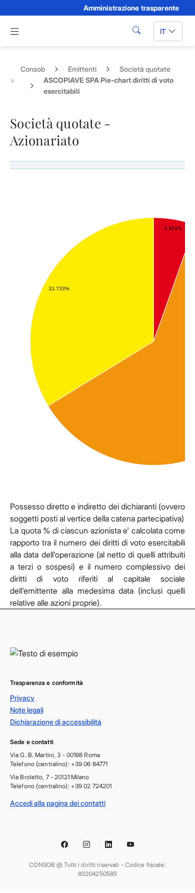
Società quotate (145, 69)
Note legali (27, 709)
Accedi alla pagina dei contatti (58, 803)
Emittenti (82, 69)
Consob (32, 69)
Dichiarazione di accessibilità (56, 722)
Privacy (22, 697)
